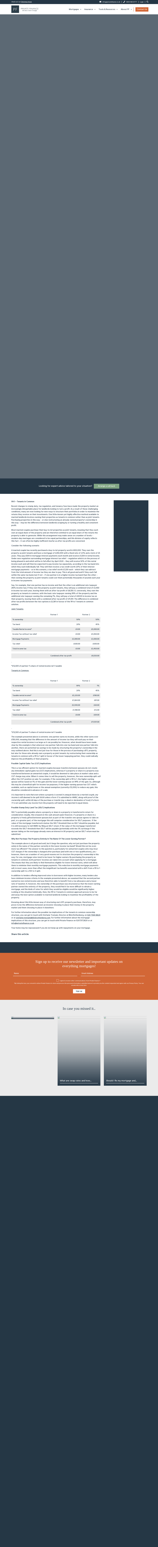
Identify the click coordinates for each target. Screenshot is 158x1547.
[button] (147, 2)
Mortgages (74, 9)
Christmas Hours (26, 2)
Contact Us (142, 9)
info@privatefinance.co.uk (22, 923)
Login (142, 2)
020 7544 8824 (93, 915)
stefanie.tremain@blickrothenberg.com (33, 917)
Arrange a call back (106, 486)
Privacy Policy (133, 983)
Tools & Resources (107, 9)
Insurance (88, 9)
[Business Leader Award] (12, 1017)
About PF (125, 9)
